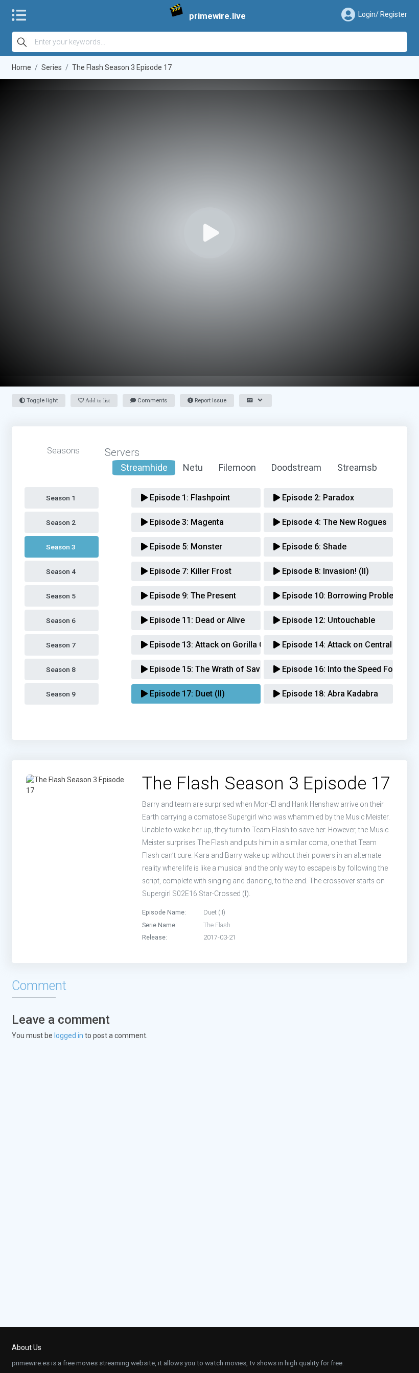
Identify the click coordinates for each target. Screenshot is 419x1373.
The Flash (216, 925)
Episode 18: (329, 693)
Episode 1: (189, 497)
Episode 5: (185, 546)
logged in (68, 1035)
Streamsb (357, 467)
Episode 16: (332, 669)
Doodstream (296, 467)
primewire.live (217, 15)
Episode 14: (332, 644)
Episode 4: (332, 522)
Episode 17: (186, 693)
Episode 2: (317, 497)
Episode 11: (196, 620)
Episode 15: (199, 669)
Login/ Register (382, 14)
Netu (193, 467)
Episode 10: (332, 595)
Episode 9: (192, 595)
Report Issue (209, 400)
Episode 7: (189, 571)
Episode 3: (186, 522)
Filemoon (237, 467)
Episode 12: (327, 620)
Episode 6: (313, 546)
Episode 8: (324, 571)
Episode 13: (199, 644)
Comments (151, 400)
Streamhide (144, 467)
